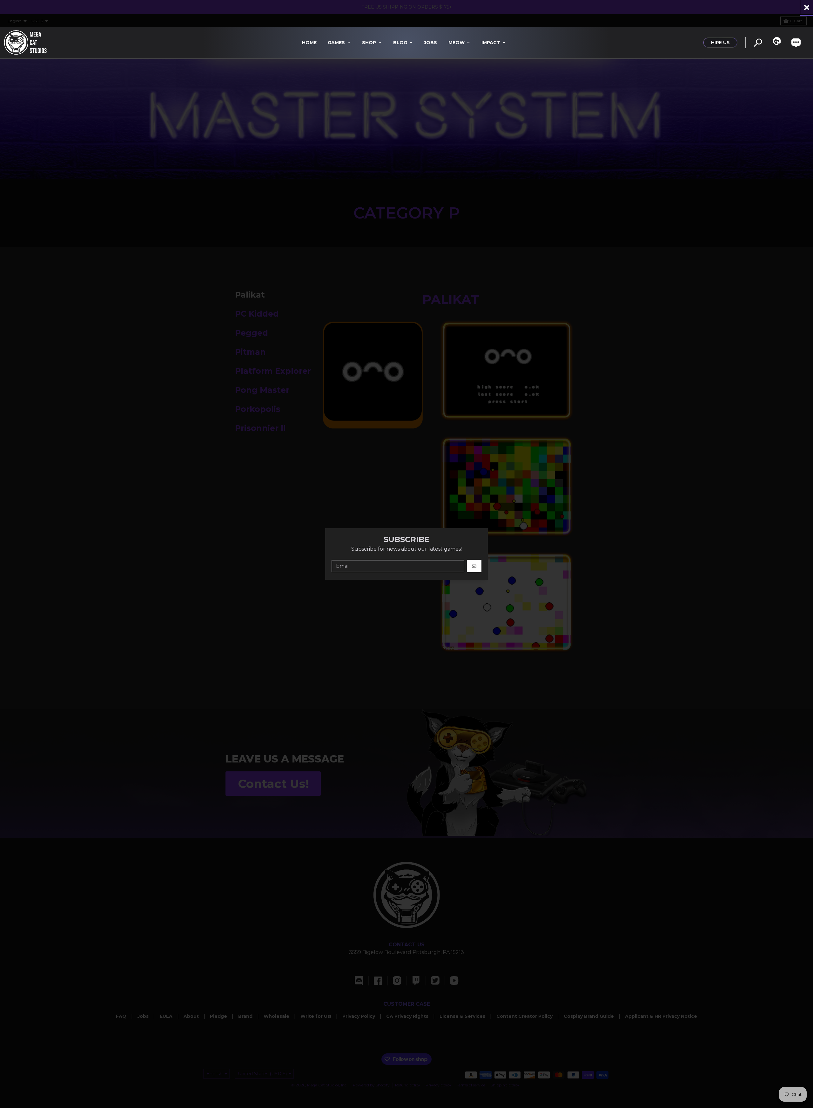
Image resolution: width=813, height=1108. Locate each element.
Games (336, 42)
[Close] (806, 7)
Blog (400, 42)
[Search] (757, 42)
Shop (369, 42)
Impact (490, 42)
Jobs (430, 42)
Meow (456, 42)
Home (309, 42)
